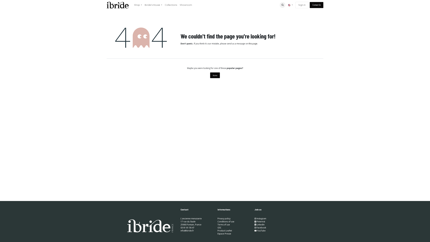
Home (215, 75)
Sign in (302, 5)
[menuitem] (138, 5)
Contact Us (316, 5)
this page (253, 43)
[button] (282, 5)
